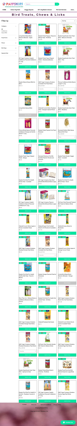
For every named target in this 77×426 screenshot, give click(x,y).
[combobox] (68, 20)
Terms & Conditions (46, 404)
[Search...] (57, 4)
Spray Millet (4, 32)
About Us (33, 404)
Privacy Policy (57, 404)
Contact (24, 404)
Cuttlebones (4, 31)
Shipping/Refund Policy (41, 408)
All (2, 29)
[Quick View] (28, 29)
